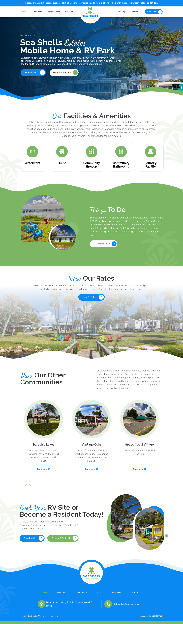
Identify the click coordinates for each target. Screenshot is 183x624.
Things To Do (54, 12)
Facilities (35, 12)
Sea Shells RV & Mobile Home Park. (43, 616)
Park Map (121, 12)
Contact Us (135, 12)
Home (23, 12)
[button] (24, 483)
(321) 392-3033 (132, 604)
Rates (68, 12)
